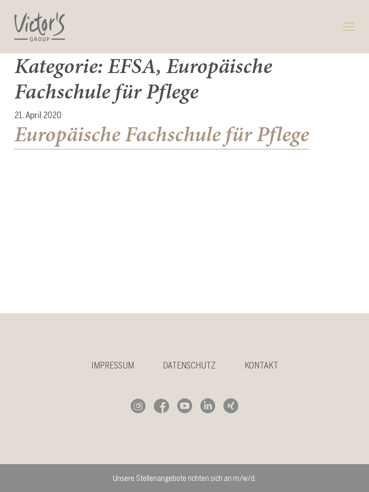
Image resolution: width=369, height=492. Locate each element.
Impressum (112, 365)
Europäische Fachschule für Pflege (161, 134)
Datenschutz (189, 365)
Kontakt (261, 365)
